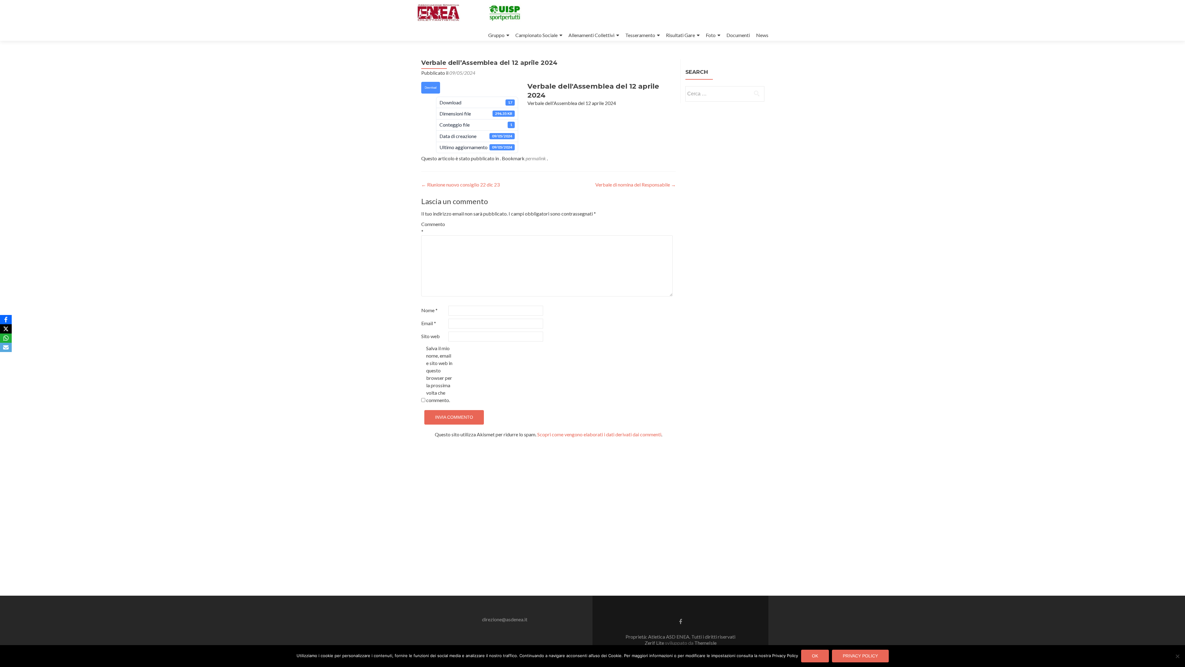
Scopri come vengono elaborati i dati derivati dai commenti (599, 434)
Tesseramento (640, 35)
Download (431, 87)
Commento (433, 227)
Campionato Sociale (536, 35)
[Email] (6, 347)
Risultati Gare (680, 35)
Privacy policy (860, 655)
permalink (536, 158)
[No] (1177, 656)
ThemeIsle (705, 643)
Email (428, 323)
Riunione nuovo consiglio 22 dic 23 (460, 184)
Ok (815, 655)
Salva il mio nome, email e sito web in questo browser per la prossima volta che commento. (439, 374)
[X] (6, 329)
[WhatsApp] (6, 338)
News (762, 35)
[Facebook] (6, 319)
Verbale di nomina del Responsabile (635, 184)
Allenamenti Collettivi (591, 35)
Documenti (738, 35)
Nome (429, 310)
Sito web (430, 336)
